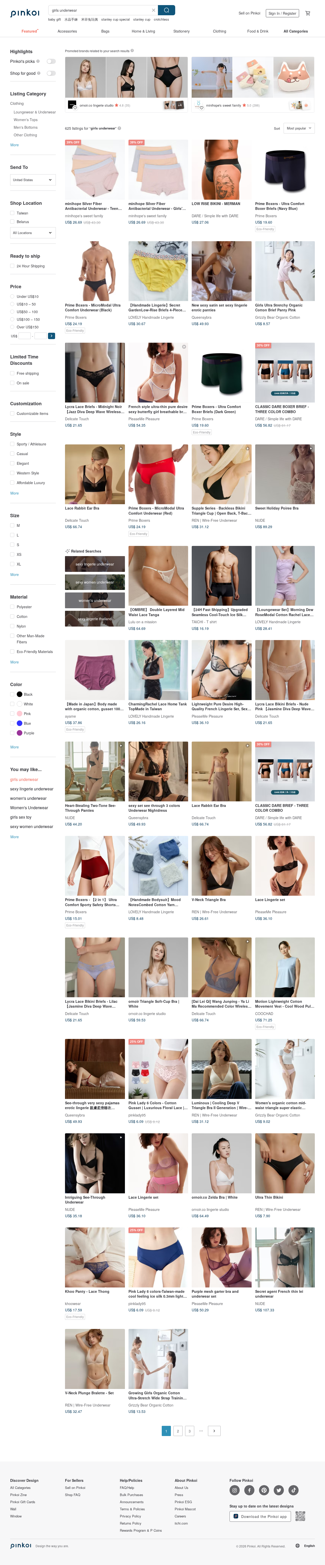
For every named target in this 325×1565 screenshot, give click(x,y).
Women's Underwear (29, 807)
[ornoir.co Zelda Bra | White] (222, 1163)
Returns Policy (130, 1523)
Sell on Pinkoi (249, 13)
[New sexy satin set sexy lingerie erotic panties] (222, 271)
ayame (70, 715)
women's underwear (28, 798)
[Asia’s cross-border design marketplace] (24, 13)
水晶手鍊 (71, 19)
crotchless (161, 19)
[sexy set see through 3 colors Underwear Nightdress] (158, 772)
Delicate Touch (77, 418)
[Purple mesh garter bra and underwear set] (222, 1257)
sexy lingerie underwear (31, 789)
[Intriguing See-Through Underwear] (95, 1163)
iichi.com (181, 1523)
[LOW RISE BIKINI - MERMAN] (222, 170)
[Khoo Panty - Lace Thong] (95, 1257)
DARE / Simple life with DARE (215, 215)
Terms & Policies (132, 1509)
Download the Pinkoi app (263, 1516)
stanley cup (141, 19)
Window (16, 1516)
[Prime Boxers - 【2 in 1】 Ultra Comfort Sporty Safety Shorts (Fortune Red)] (95, 866)
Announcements (132, 1502)
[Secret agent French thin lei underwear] (285, 1257)
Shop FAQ (72, 1495)
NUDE (260, 520)
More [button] (14, 144)
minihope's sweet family (84, 215)
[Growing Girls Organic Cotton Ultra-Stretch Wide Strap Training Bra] (158, 1359)
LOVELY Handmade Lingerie (151, 317)
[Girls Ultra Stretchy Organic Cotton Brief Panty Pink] (285, 271)
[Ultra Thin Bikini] (285, 1163)
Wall (13, 1509)
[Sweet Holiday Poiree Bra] (285, 474)
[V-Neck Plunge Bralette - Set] (95, 1359)
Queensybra (202, 317)
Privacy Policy (130, 1516)
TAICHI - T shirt (204, 621)
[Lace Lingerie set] (285, 866)
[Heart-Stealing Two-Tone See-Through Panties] (95, 772)
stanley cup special (115, 19)
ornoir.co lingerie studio (147, 1013)
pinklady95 (137, 1114)
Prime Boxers (266, 215)
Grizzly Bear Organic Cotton (277, 317)
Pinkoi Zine (18, 1495)
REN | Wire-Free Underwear (214, 520)
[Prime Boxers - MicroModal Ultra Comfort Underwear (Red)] (158, 474)
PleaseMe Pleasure (144, 418)
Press (179, 1495)
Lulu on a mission (142, 621)
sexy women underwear (31, 826)
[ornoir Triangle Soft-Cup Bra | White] (158, 967)
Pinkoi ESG (183, 1502)
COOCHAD (264, 1013)
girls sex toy (20, 817)
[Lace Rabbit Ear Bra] (95, 474)
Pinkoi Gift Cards (22, 1502)
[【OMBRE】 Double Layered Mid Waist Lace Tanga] (158, 576)
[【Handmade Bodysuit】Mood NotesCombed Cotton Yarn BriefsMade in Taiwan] (158, 866)
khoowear (73, 1303)
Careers (180, 1516)
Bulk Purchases (131, 1495)
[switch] (33, 61)
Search (166, 10)
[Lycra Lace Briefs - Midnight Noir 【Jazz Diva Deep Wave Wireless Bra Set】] (95, 373)
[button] (51, 336)
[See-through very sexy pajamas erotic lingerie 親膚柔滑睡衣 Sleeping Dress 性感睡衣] (95, 1069)
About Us (181, 1487)
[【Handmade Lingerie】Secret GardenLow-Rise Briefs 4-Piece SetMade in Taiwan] (158, 271)
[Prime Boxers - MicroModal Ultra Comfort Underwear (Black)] (95, 271)
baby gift (54, 19)
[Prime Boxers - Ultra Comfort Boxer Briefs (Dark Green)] (222, 373)
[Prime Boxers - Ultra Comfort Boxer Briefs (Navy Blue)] (285, 170)
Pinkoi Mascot (185, 1509)
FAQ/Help (127, 1487)
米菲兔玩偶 (89, 19)
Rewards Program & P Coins (141, 1530)
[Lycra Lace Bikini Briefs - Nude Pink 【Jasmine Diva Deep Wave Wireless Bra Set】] (285, 670)
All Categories (20, 1487)
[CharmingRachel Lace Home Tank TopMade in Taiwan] (158, 670)
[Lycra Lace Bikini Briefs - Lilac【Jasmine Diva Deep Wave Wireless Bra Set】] (95, 967)
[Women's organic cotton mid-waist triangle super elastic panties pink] (285, 1069)
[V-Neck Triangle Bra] (222, 866)
